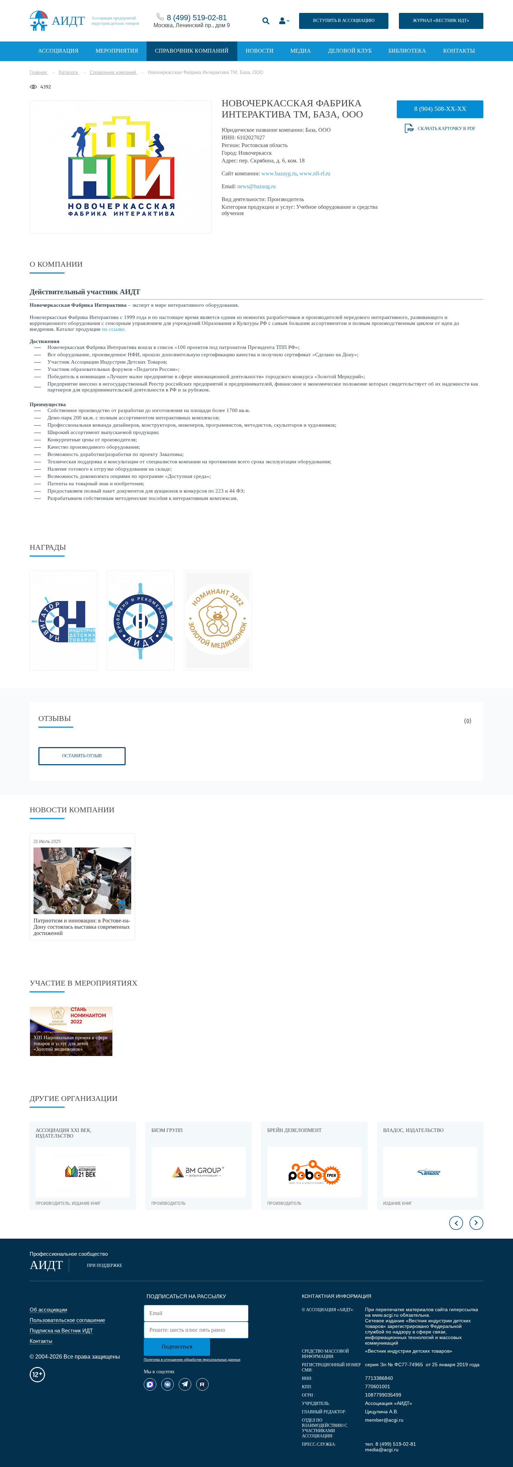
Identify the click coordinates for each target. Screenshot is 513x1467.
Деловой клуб (350, 51)
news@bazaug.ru (256, 186)
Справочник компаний (192, 51)
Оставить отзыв (82, 755)
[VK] (167, 1384)
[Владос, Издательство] (430, 1172)
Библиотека (407, 51)
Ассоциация (58, 51)
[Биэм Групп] (198, 1172)
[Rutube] (202, 1384)
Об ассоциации (48, 1310)
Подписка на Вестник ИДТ (61, 1330)
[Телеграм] (185, 1384)
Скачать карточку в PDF (446, 128)
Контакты (459, 51)
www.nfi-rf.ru (314, 173)
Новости (260, 51)
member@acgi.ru (384, 1420)
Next (476, 1223)
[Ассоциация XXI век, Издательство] (83, 1172)
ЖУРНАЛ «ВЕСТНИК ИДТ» (441, 20)
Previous (456, 1223)
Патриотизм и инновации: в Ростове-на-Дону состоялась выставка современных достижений (82, 927)
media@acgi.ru (382, 1449)
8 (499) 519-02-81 (197, 17)
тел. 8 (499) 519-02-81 (390, 1444)
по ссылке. (114, 329)
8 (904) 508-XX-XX (440, 108)
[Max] (150, 1384)
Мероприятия (117, 51)
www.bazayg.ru (279, 173)
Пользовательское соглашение (67, 1320)
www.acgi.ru (385, 1315)
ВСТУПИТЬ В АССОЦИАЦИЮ (343, 20)
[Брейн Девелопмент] (314, 1172)
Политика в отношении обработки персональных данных (192, 1359)
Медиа (300, 51)
